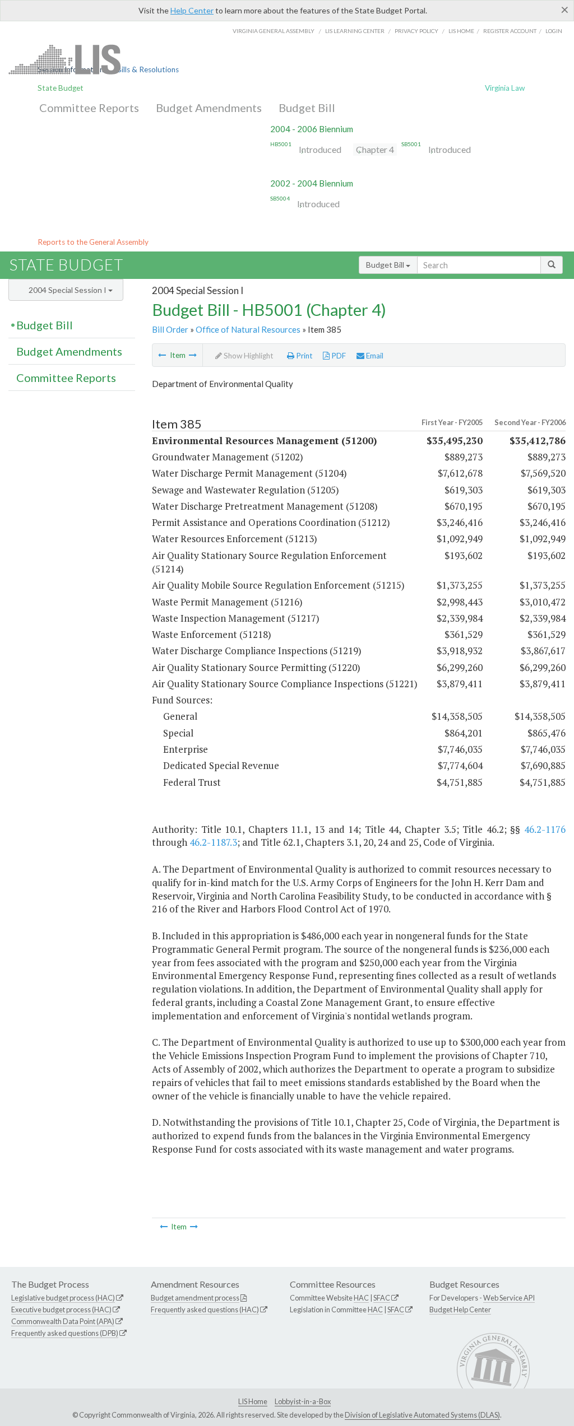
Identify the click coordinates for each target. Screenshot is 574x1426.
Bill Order (170, 329)
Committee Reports (89, 107)
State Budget (61, 87)
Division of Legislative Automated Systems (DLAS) (422, 1414)
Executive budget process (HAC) (61, 1309)
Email (373, 355)
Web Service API (509, 1297)
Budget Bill (307, 107)
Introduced (320, 149)
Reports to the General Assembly (93, 241)
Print (303, 355)
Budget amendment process (195, 1297)
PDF (338, 355)
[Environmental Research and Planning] (193, 355)
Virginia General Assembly (273, 30)
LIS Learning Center (355, 30)
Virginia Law (505, 87)
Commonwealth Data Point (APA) (62, 1321)
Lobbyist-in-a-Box (303, 1401)
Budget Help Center (460, 1309)
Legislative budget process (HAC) (63, 1297)
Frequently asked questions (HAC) (205, 1309)
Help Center (192, 10)
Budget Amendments (209, 107)
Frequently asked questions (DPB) (64, 1333)
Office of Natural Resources (248, 329)
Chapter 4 (375, 149)
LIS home (461, 30)
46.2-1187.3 (213, 842)
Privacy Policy (416, 30)
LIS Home (252, 1401)
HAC (361, 1297)
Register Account (509, 30)
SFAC (381, 1297)
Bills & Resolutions (148, 69)
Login (553, 30)
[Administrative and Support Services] (162, 355)
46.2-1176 (545, 829)
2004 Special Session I (68, 290)
